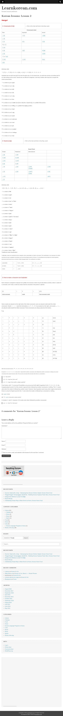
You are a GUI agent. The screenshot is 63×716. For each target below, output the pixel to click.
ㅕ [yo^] (17, 160)
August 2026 (8, 589)
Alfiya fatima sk (9, 573)
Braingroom (8, 579)
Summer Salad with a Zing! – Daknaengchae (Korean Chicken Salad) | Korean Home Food (28, 493)
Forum (14, 579)
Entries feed (8, 647)
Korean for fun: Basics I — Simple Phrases (26, 573)
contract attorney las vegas (12, 577)
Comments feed (9, 649)
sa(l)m (5, 394)
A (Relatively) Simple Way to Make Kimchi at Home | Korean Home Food (23, 500)
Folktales (8, 512)
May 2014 (7, 608)
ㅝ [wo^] (30, 171)
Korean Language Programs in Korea (16, 525)
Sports (8, 518)
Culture (7, 510)
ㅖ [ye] (16, 163)
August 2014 (8, 602)
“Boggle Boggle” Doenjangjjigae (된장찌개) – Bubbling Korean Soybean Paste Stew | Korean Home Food (32, 494)
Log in (6, 645)
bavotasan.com (38, 714)
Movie (7, 514)
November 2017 (9, 591)
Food (6, 520)
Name (3, 441)
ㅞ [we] (30, 173)
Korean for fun (15, 571)
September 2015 (9, 593)
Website (4, 449)
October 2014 (8, 598)
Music (7, 516)
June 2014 (7, 606)
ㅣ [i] (3, 179)
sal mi (7, 397)
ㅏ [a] (3, 154)
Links (6, 523)
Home (6, 522)
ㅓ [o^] (3, 160)
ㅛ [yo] (16, 166)
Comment (4, 425)
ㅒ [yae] (17, 157)
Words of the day (9, 527)
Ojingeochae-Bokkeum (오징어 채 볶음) (15, 496)
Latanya (7, 571)
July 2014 (7, 604)
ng (6, 56)
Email (3, 445)
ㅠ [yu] (16, 171)
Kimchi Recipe (8, 498)
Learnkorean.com (19, 8)
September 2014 (9, 600)
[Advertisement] (13, 482)
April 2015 (7, 594)
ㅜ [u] (3, 171)
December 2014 (9, 596)
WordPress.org (9, 651)
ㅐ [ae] (3, 157)
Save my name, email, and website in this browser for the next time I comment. (23, 452)
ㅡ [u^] (3, 176)
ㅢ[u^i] (48, 176)
